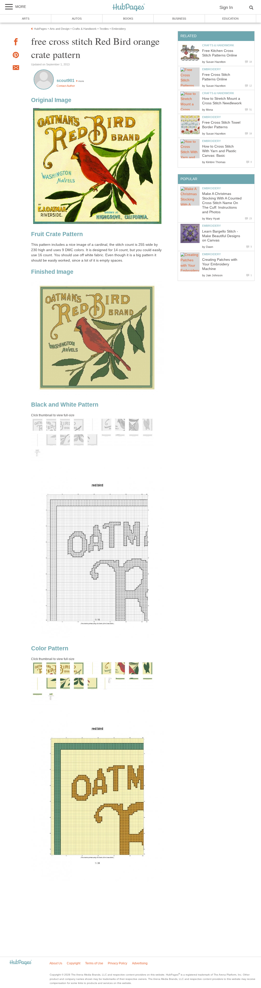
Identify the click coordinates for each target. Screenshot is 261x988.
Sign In (226, 7)
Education (230, 18)
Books (128, 18)
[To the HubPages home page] (20, 963)
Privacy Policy (117, 963)
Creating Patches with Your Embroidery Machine (219, 264)
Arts (25, 18)
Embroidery (211, 69)
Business (179, 18)
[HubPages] (128, 7)
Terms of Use (94, 963)
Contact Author (66, 85)
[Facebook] (16, 43)
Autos (77, 18)
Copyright (73, 963)
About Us (55, 963)
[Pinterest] (16, 56)
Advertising (140, 963)
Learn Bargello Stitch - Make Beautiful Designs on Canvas (221, 236)
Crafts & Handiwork (218, 45)
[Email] (16, 68)
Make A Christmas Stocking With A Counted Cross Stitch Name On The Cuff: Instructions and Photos (222, 203)
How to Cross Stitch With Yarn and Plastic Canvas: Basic (219, 151)
